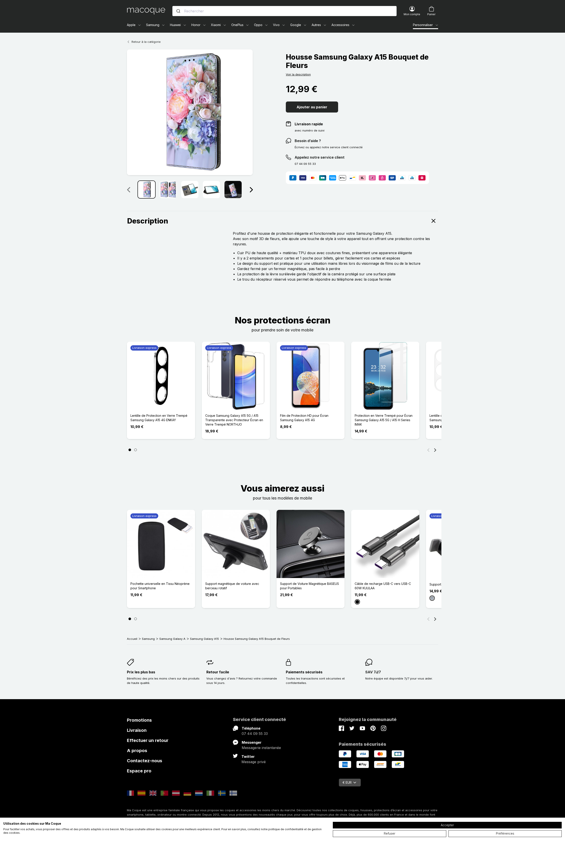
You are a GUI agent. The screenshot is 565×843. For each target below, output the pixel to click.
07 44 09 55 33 (255, 733)
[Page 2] (135, 450)
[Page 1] (129, 450)
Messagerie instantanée (261, 747)
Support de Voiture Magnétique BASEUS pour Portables (309, 586)
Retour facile (217, 672)
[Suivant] (251, 189)
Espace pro (139, 771)
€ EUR (347, 782)
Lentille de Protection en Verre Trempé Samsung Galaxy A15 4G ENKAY (158, 418)
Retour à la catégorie (146, 41)
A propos (137, 750)
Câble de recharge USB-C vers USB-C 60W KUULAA (383, 586)
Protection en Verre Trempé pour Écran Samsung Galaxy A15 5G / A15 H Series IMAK (383, 420)
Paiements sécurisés (304, 672)
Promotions (139, 720)
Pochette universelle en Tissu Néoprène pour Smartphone (160, 586)
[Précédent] (428, 450)
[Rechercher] (178, 11)
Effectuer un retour (147, 740)
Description (147, 221)
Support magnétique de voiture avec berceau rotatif (232, 586)
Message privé (253, 762)
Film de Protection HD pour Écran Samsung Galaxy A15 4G (304, 418)
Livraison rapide (309, 124)
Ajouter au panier (312, 107)
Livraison (137, 730)
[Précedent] (128, 189)
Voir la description (298, 74)
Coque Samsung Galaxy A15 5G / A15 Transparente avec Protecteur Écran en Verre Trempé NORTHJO (234, 420)
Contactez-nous (144, 760)
